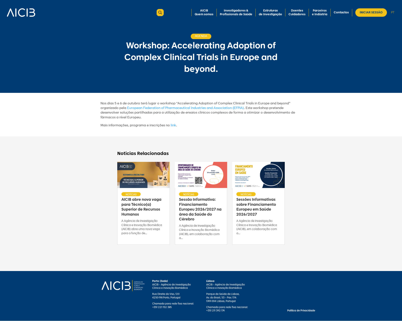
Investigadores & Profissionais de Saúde (236, 12)
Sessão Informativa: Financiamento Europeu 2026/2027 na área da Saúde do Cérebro (200, 209)
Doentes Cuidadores (297, 12)
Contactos (341, 12)
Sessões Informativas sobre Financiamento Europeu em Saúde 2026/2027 (256, 207)
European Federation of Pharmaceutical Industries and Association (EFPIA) (185, 108)
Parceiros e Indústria (319, 12)
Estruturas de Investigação (270, 12)
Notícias (131, 194)
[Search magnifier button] (160, 12)
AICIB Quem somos (204, 12)
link (173, 125)
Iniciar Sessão (371, 12)
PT (392, 12)
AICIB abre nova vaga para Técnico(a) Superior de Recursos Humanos (141, 207)
